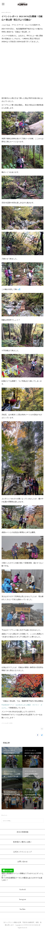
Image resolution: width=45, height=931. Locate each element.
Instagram (22, 899)
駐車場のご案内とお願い (22, 842)
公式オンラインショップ (22, 852)
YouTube (22, 909)
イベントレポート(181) (7, 723)
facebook (22, 889)
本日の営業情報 (22, 832)
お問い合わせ (22, 861)
